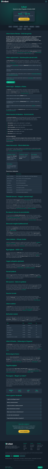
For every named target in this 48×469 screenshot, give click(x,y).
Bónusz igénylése (24, 19)
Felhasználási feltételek (16, 458)
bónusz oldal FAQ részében (10, 372)
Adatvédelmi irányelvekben (17, 361)
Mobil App (25, 448)
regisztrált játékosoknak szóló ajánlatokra (15, 150)
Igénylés (40, 467)
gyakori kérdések (38, 52)
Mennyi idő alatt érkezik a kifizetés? (13, 408)
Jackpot (21, 26)
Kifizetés (38, 449)
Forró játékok (16, 26)
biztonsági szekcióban (25, 93)
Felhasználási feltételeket (36, 73)
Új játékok (37, 26)
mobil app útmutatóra (28, 52)
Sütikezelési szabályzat (27, 458)
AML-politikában (35, 361)
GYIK (24, 449)
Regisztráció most (11, 82)
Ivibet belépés (30, 77)
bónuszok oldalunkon (10, 140)
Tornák (31, 449)
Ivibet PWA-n (24, 289)
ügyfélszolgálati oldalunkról (11, 110)
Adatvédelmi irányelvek (8, 458)
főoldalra (33, 105)
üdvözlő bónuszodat (10, 79)
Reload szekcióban (13, 230)
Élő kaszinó (26, 26)
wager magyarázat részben (21, 208)
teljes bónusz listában (32, 219)
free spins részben (20, 267)
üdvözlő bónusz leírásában (30, 267)
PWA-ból (28, 372)
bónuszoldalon (22, 245)
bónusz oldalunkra (20, 52)
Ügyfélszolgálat (39, 446)
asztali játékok (8, 243)
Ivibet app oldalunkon (29, 309)
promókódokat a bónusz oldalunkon (14, 217)
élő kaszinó (13, 243)
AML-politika (22, 458)
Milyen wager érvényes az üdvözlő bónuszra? (15, 411)
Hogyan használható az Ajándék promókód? (15, 405)
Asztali (31, 448)
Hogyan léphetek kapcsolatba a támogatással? (15, 418)
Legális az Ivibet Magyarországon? (13, 399)
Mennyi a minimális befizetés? (12, 402)
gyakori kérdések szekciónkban (33, 370)
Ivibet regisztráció (27, 199)
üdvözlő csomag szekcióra (36, 149)
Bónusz (10, 26)
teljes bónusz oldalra (27, 149)
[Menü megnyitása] (46, 1)
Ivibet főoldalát (15, 65)
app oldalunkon (13, 62)
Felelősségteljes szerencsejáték (36, 458)
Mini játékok (32, 26)
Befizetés (38, 448)
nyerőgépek (38, 242)
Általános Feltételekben (32, 208)
